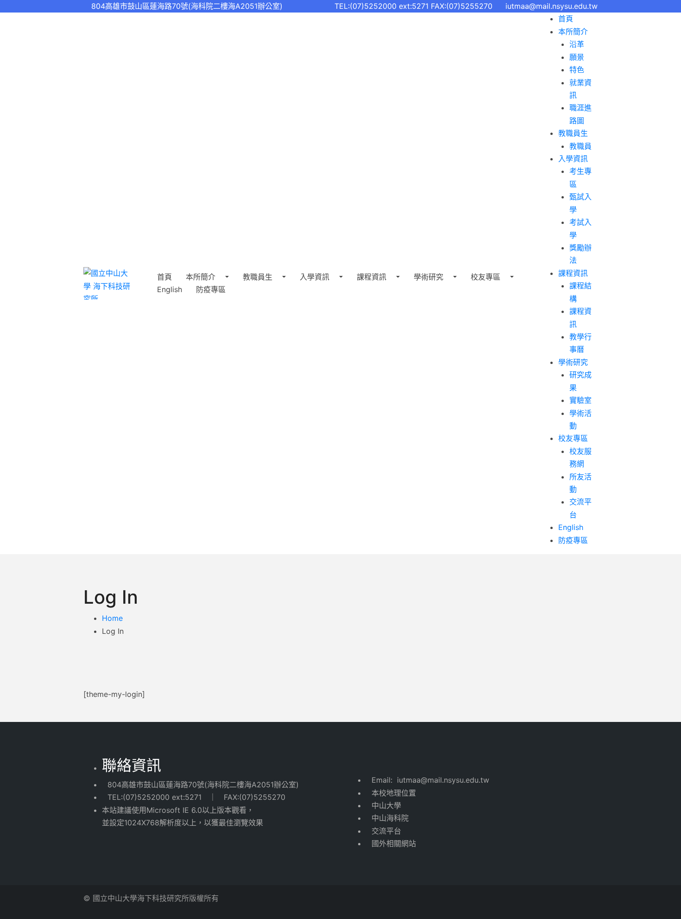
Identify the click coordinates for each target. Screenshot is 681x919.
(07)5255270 (262, 797)
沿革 (576, 44)
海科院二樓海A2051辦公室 (251, 784)
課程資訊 (373, 276)
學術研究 (430, 276)
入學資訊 (316, 276)
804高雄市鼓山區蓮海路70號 (155, 784)
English (169, 289)
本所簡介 (202, 276)
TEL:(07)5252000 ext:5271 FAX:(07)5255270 (417, 6)
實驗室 (580, 400)
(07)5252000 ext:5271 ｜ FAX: (181, 797)
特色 (576, 69)
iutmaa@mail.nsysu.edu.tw (551, 6)
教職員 (580, 146)
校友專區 (487, 276)
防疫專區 (573, 540)
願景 (576, 57)
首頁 (565, 18)
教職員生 (259, 276)
